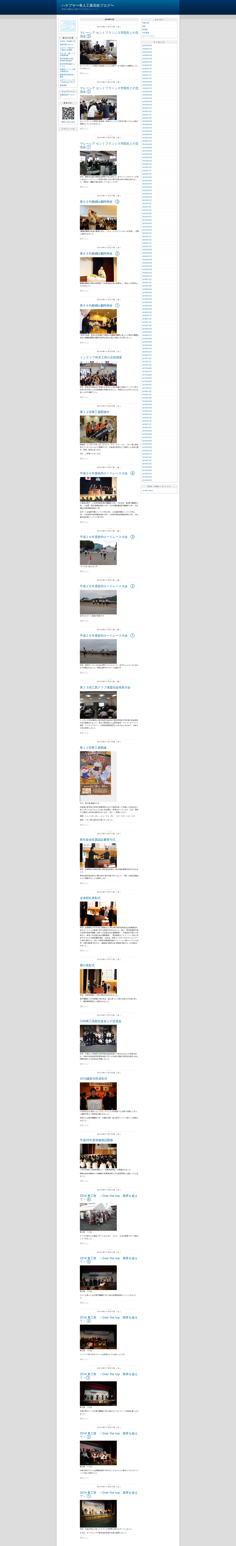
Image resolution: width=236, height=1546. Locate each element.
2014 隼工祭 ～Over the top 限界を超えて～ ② (109, 1435)
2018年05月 (147, 342)
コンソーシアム (148, 36)
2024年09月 (147, 121)
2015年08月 (147, 434)
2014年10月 (147, 464)
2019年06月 (147, 299)
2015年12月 (147, 421)
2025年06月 (147, 91)
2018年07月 (147, 335)
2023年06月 (147, 148)
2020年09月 (147, 250)
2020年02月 (147, 273)
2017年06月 (147, 375)
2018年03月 (147, 348)
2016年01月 (147, 418)
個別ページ (84, 73)
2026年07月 (147, 49)
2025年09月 (147, 82)
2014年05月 (147, 480)
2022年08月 (147, 180)
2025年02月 (147, 105)
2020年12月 (147, 240)
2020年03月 (147, 269)
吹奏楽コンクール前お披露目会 (67, 70)
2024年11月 (147, 115)
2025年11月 (147, 75)
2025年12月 (147, 72)
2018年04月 (147, 345)
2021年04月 (147, 227)
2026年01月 (147, 68)
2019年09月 (147, 289)
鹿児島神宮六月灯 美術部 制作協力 (67, 59)
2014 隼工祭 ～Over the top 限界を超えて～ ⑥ (109, 1197)
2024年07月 (147, 128)
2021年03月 (147, 230)
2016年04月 (147, 408)
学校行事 (145, 23)
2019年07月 (147, 296)
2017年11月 (146, 362)
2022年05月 (147, 190)
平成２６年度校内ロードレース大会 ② (107, 586)
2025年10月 (147, 78)
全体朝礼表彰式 (90, 898)
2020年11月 (147, 243)
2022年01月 (147, 200)
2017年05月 (147, 378)
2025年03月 (147, 101)
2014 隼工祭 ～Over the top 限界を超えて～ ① (109, 1494)
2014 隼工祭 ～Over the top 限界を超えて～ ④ (109, 1319)
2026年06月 (147, 52)
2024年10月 (147, 118)
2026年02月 (147, 65)
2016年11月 (146, 394)
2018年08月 (147, 332)
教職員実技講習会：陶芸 (67, 76)
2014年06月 (147, 477)
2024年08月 (147, 124)
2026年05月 (147, 55)
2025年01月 (147, 108)
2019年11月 (146, 282)
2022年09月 (147, 177)
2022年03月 (147, 197)
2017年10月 (147, 365)
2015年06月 (147, 441)
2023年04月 (147, 154)
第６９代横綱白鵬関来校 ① (99, 305)
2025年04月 (147, 98)
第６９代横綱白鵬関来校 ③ (99, 201)
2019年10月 (147, 286)
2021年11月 (146, 207)
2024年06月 (147, 131)
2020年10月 (147, 246)
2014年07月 (147, 474)
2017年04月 (147, 381)
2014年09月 (147, 467)
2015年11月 (146, 424)
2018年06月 (147, 339)
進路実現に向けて (67, 44)
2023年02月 (147, 161)
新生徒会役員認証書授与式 (97, 839)
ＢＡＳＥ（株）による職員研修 (67, 54)
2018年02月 (147, 352)
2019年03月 (147, 309)
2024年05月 (147, 134)
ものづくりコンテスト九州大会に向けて (67, 81)
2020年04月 (147, 266)
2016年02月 (147, 414)
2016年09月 (147, 401)
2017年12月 (146, 358)
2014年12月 (147, 457)
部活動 (144, 29)
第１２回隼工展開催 (93, 747)
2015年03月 (147, 450)
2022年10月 (147, 174)
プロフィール (68, 129)
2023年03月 (147, 157)
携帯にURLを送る (68, 122)
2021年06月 (147, 220)
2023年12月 (147, 141)
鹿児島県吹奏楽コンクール (67, 65)
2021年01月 (147, 236)
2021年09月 (147, 213)
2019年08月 (147, 292)
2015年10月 (147, 427)
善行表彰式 (87, 965)
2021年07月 (147, 217)
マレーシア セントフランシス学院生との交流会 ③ (109, 34)
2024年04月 (147, 138)
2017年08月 (147, 368)
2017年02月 (147, 385)
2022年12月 (147, 167)
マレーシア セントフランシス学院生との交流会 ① (109, 145)
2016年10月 (147, 398)
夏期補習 (63, 85)
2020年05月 (147, 263)
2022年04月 (147, 194)
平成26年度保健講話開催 (96, 1140)
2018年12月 (147, 319)
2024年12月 (147, 111)
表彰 (144, 26)
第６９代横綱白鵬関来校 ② (99, 253)
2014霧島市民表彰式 (93, 1078)
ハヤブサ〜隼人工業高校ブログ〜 (87, 5)
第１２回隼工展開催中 (94, 412)
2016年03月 (147, 411)
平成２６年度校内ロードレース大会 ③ (107, 537)
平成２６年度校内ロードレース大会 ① (107, 635)
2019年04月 (147, 306)
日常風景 (145, 33)
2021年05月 (147, 223)
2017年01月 (147, 388)
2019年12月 (147, 279)
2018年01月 (147, 355)
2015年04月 (147, 447)
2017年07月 (147, 371)
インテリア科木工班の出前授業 (101, 357)
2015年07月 (147, 437)
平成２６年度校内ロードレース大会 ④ (107, 473)
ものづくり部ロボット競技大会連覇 (67, 49)
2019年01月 (147, 315)
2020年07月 (147, 256)
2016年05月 (147, 404)
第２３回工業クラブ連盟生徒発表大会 (105, 687)
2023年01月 (147, 164)
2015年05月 (147, 444)
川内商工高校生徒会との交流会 (100, 1021)
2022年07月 (147, 184)
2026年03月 (147, 62)
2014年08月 (147, 470)
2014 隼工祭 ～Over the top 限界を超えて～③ (109, 1375)
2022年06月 (147, 187)
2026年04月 (147, 59)
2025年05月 (147, 95)
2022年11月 (146, 170)
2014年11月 (146, 460)
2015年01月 (147, 454)
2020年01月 (147, 276)
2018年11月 (146, 322)
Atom (151, 490)
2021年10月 (147, 210)
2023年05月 (147, 151)
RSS (146, 490)
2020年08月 (147, 253)
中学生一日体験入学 (67, 41)
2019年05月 (147, 302)
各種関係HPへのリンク (68, 96)
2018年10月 (147, 325)
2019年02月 (147, 312)
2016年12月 (147, 391)
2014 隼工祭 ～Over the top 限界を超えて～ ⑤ (109, 1260)
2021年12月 (146, 203)
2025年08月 (147, 85)
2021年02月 (147, 233)
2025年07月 (147, 88)
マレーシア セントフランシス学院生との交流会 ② (109, 89)
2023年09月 (147, 144)
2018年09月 (147, 329)
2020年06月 (147, 259)
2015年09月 (147, 431)
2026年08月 (147, 45)
